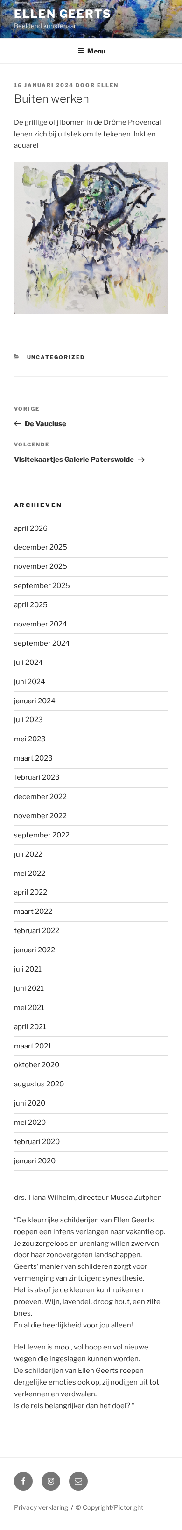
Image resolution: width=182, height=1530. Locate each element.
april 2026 (31, 528)
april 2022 (30, 892)
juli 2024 (28, 662)
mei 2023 (30, 739)
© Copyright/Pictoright (109, 1507)
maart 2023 (33, 758)
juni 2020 (29, 1103)
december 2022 (40, 796)
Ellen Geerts (63, 14)
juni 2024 (29, 682)
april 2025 (31, 605)
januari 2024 (35, 701)
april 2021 (30, 1027)
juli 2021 (28, 969)
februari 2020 (37, 1142)
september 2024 (42, 643)
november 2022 (40, 816)
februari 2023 (37, 777)
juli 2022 (28, 854)
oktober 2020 (36, 1065)
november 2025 (40, 566)
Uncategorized (56, 357)
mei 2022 (29, 873)
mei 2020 (30, 1122)
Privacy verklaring (41, 1507)
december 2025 (40, 547)
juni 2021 (29, 988)
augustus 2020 (39, 1084)
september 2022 (42, 835)
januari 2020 (35, 1161)
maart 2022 (33, 911)
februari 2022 (36, 931)
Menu (96, 51)
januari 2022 (34, 950)
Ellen (108, 85)
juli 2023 (28, 720)
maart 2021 (32, 1046)
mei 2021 (29, 1007)
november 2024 (40, 624)
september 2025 (42, 585)
